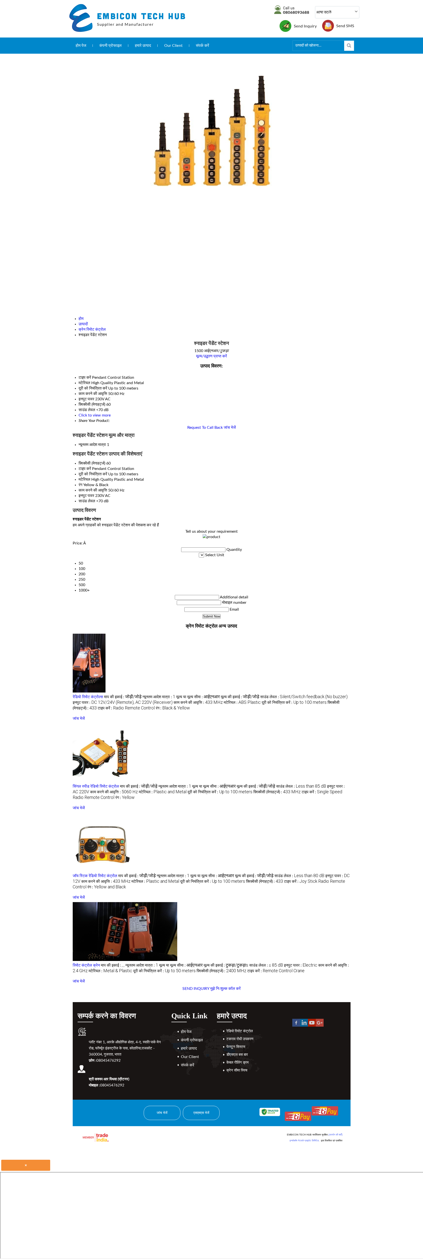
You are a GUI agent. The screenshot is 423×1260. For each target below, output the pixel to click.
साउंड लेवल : (304, 697)
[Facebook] (296, 1025)
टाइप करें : (126, 708)
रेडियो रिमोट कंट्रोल (239, 1031)
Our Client (173, 46)
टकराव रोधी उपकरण (239, 1039)
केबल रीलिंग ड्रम (237, 1062)
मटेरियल (84, 479)
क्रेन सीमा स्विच (236, 1070)
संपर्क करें (202, 46)
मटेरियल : (242, 703)
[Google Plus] (320, 1025)
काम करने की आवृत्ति (93, 490)
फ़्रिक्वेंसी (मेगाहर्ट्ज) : (277, 792)
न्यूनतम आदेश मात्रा (92, 445)
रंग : (173, 708)
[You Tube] (312, 1025)
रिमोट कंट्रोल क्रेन (86, 965)
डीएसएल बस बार (237, 1055)
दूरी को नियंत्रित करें (93, 474)
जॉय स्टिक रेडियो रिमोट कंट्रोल (95, 876)
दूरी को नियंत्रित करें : (294, 703)
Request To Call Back (205, 427)
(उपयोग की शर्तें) (335, 1134)
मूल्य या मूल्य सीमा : (198, 697)
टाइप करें (85, 469)
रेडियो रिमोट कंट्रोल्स (88, 697)
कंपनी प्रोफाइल (110, 46)
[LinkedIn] (304, 1025)
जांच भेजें (230, 427)
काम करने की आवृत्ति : (198, 703)
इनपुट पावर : (123, 703)
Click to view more (95, 415)
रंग (80, 485)
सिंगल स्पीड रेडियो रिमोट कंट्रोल (96, 786)
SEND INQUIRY (195, 989)
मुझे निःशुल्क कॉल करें (225, 989)
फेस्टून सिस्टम (235, 1047)
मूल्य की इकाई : (240, 697)
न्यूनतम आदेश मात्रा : (158, 697)
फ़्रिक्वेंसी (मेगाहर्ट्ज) (92, 463)
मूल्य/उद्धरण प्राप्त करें (211, 356)
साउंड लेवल (87, 501)
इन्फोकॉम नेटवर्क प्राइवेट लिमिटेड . (305, 1140)
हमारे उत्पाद (143, 46)
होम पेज (81, 46)
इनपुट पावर (86, 496)
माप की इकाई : (122, 697)
